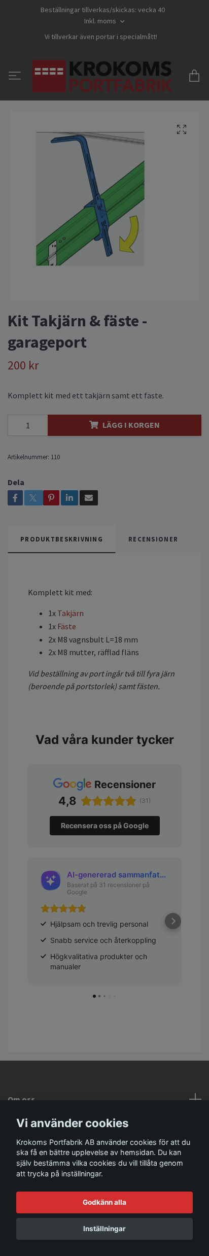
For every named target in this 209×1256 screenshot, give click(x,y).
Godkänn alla (104, 1202)
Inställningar (104, 1229)
